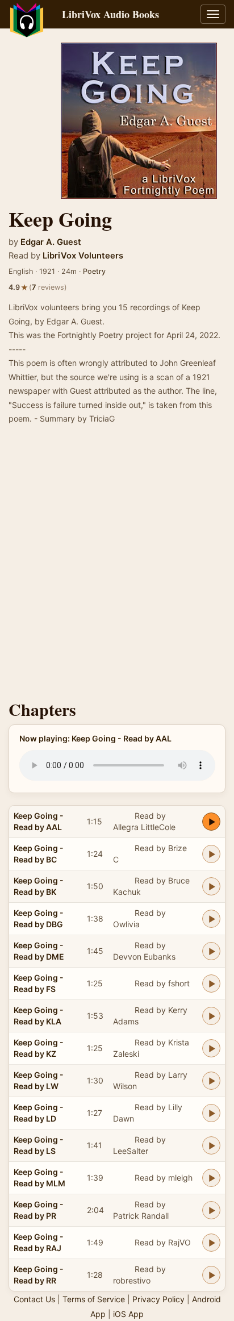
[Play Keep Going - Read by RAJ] (211, 1243)
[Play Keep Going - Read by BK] (211, 886)
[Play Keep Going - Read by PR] (211, 1210)
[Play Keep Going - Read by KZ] (211, 1048)
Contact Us (34, 1299)
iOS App (128, 1314)
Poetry (94, 271)
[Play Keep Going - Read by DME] (211, 951)
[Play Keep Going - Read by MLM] (211, 1178)
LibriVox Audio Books (110, 14)
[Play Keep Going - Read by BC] (211, 854)
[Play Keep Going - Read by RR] (211, 1275)
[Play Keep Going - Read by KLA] (211, 1016)
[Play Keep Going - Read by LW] (211, 1081)
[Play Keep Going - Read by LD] (211, 1113)
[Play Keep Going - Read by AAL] (211, 821)
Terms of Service (93, 1299)
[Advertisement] (117, 566)
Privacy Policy (158, 1299)
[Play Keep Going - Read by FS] (211, 983)
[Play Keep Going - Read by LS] (211, 1145)
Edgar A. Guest (50, 242)
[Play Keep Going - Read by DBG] (211, 919)
